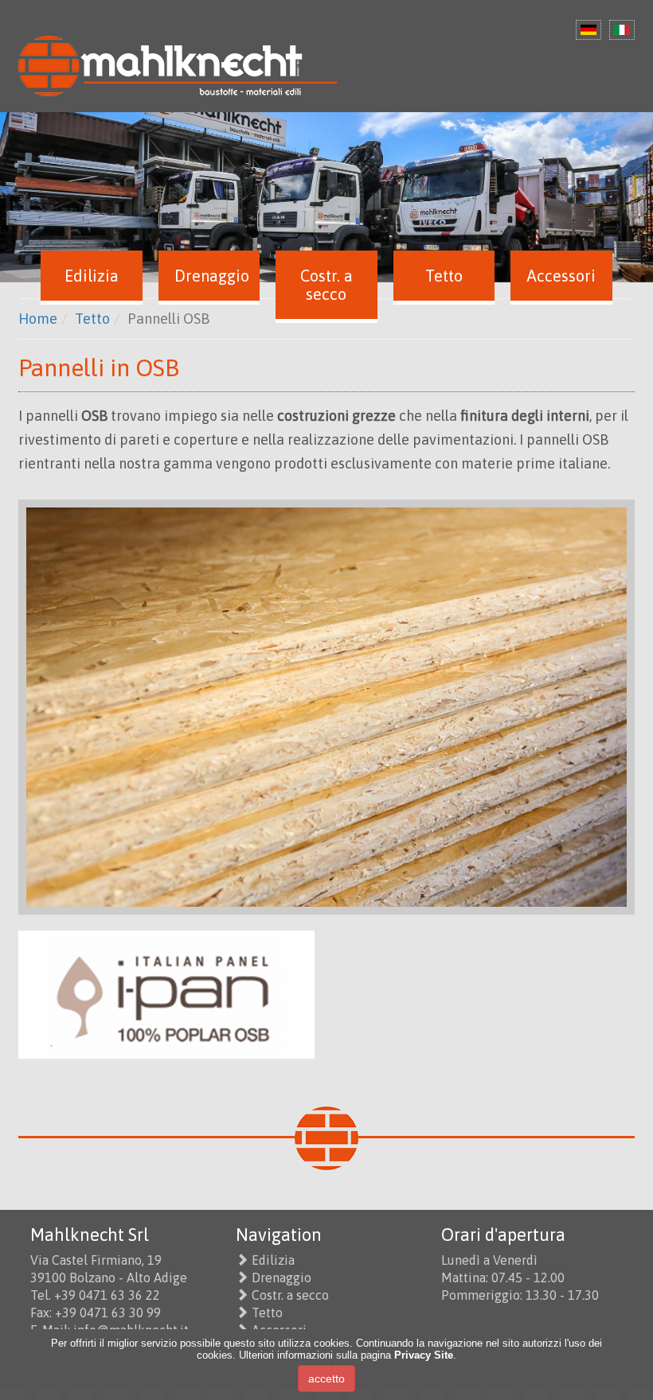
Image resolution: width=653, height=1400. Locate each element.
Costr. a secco (290, 1295)
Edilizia (273, 1260)
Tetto (267, 1312)
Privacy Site (423, 1355)
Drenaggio (281, 1277)
